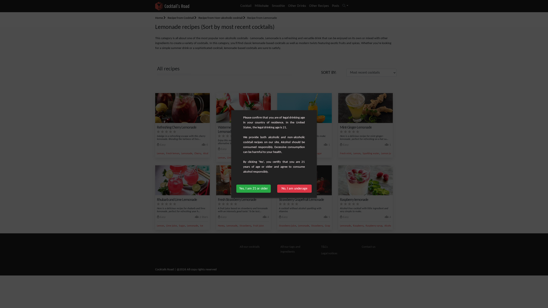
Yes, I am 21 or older (253, 188)
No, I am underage (294, 188)
